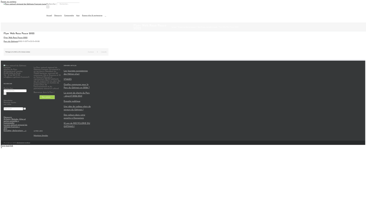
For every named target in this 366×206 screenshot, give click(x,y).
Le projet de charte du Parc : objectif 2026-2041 (77, 94)
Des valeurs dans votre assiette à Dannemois (74, 116)
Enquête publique (72, 101)
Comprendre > (15, 125)
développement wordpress (23, 142)
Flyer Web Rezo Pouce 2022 (15, 38)
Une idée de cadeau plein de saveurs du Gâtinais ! (77, 108)
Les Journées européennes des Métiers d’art (76, 72)
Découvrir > (15, 119)
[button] (105, 15)
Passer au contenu (8, 2)
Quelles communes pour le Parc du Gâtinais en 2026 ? (76, 86)
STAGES (68, 79)
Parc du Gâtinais (11, 41)
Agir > (15, 130)
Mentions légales (41, 136)
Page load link (7, 146)
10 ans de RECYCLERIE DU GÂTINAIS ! (77, 125)
